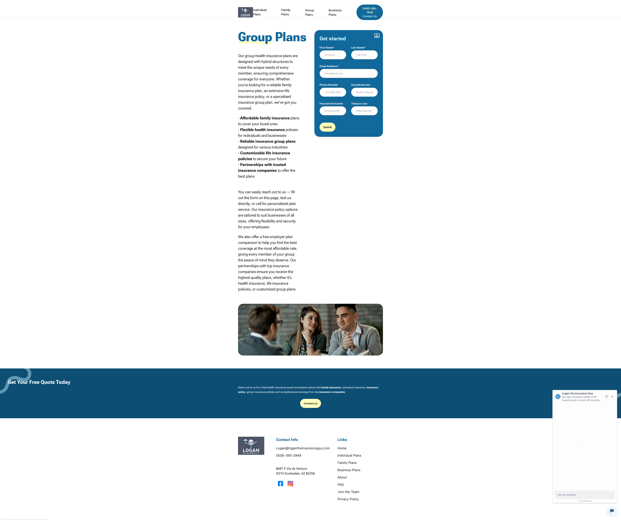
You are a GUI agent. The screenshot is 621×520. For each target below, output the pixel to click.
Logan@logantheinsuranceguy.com (303, 448)
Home (342, 448)
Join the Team (348, 492)
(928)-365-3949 (288, 455)
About (4, 2)
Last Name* (358, 47)
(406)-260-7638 (370, 12)
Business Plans (335, 12)
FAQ (341, 485)
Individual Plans (260, 12)
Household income (331, 103)
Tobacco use (359, 103)
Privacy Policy (348, 499)
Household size (360, 84)
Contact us (310, 403)
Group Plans (309, 12)
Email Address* (329, 66)
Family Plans (285, 12)
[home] (245, 12)
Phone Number (329, 84)
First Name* (327, 47)
